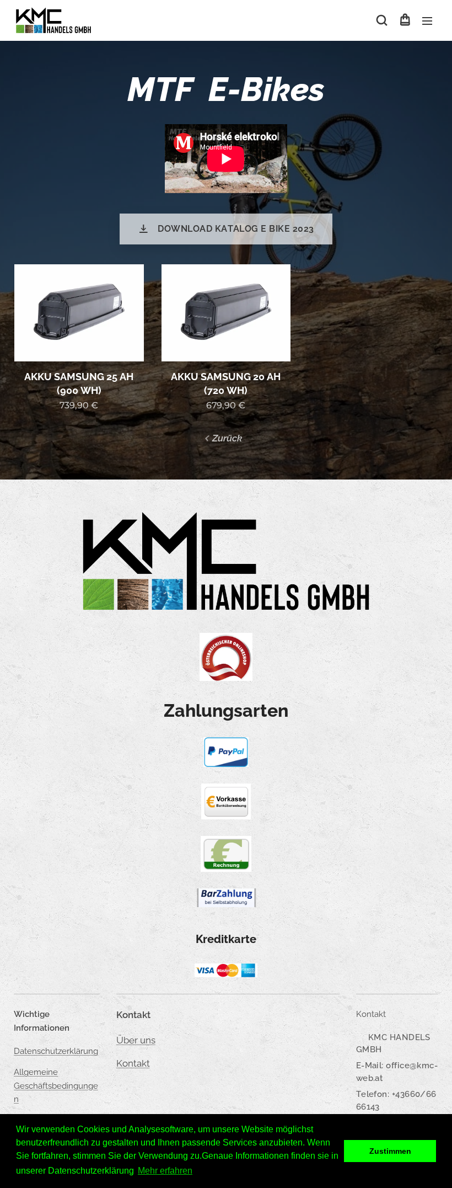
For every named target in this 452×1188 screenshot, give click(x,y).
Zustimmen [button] (390, 1151)
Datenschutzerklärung (56, 1051)
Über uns (135, 1040)
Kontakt (133, 1063)
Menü (427, 20)
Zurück (227, 438)
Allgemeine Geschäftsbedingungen (56, 1085)
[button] (382, 20)
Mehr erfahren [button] (165, 1170)
